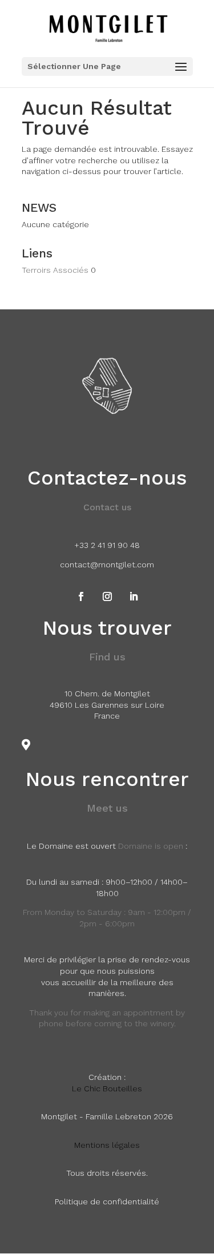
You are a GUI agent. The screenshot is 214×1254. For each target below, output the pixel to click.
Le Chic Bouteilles (107, 1088)
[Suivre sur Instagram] (107, 596)
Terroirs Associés (55, 270)
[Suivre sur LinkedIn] (133, 596)
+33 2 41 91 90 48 (107, 545)
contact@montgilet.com (107, 564)
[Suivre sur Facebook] (81, 596)
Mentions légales (107, 1145)
